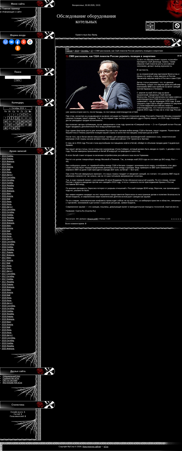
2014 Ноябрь (7, 183)
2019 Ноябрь (7, 343)
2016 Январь (7, 220)
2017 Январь (7, 252)
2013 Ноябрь (7, 156)
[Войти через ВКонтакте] (11, 42)
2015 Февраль (8, 191)
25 (22, 125)
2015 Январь (7, 188)
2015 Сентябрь (8, 209)
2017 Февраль (8, 255)
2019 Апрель (7, 324)
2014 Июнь (7, 172)
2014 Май (6, 169)
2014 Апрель (7, 167)
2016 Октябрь (8, 244)
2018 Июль (7, 300)
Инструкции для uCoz (12, 382)
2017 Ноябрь (7, 279)
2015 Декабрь (8, 217)
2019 (77, 51)
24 (18, 125)
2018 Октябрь (8, 308)
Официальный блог (11, 376)
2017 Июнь (7, 266)
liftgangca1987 (92, 219)
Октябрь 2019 (18, 108)
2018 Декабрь (8, 314)
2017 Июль (7, 268)
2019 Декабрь (8, 346)
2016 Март (6, 225)
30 (14, 128)
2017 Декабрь (8, 282)
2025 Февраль (8, 348)
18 (22, 121)
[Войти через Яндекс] (23, 42)
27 (30, 125)
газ (139, 118)
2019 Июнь (7, 330)
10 (18, 118)
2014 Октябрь (8, 180)
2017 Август (7, 271)
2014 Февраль (8, 161)
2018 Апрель (7, 292)
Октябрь (85, 51)
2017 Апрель (7, 260)
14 (5, 121)
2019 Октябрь (8, 340)
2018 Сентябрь (8, 306)
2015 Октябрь (8, 212)
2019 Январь (7, 316)
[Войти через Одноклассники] (17, 48)
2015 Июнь (7, 201)
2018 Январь (7, 284)
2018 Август (7, 303)
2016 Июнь (7, 233)
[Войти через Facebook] (17, 42)
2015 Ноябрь (7, 215)
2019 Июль (7, 332)
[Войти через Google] (30, 42)
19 (26, 121)
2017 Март (6, 258)
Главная (69, 51)
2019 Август (7, 335)
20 (30, 121)
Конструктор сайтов (92, 446)
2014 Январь (7, 159)
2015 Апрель (7, 196)
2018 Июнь (7, 298)
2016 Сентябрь (8, 241)
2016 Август (7, 239)
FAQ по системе (10, 380)
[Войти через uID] (5, 42)
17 (18, 121)
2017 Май (6, 263)
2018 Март (6, 290)
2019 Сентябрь (8, 338)
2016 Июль (7, 236)
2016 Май (6, 231)
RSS (67, 49)
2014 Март (6, 164)
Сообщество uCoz (11, 378)
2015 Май (6, 199)
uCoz (106, 446)
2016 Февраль (8, 223)
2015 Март (6, 193)
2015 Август (7, 207)
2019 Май (6, 327)
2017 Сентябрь (8, 274)
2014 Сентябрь (8, 177)
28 (5, 128)
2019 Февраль (8, 319)
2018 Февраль (8, 287)
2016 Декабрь (8, 249)
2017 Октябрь (8, 276)
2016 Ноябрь (7, 247)
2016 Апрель (7, 228)
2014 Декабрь (8, 185)
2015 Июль (7, 204)
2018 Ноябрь (7, 311)
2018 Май (6, 295)
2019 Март (6, 322)
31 (18, 128)
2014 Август (7, 175)
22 (10, 125)
